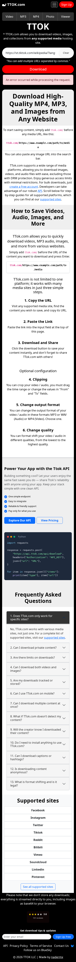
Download (38, 69)
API (40, 191)
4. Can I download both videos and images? (33, 668)
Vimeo (38, 855)
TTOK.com (15, 4)
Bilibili (38, 847)
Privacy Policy (19, 946)
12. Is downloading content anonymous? (28, 770)
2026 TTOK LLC (26, 957)
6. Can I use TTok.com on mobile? (32, 693)
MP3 (23, 17)
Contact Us (61, 946)
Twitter (38, 825)
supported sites (50, 199)
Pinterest (38, 877)
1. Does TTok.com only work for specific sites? (31, 617)
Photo (50, 17)
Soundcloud (38, 862)
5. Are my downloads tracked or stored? (31, 682)
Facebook (38, 810)
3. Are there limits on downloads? (32, 657)
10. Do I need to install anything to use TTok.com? (36, 744)
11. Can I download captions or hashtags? (31, 757)
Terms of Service (41, 946)
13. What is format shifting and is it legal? (33, 783)
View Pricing (49, 520)
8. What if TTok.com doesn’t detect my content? (35, 718)
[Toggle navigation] (54, 4)
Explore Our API (20, 520)
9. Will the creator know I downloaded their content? (35, 731)
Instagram (38, 818)
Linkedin (38, 869)
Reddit (38, 840)
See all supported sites (38, 887)
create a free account (24, 187)
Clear (66, 52)
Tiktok (38, 832)
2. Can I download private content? (33, 648)
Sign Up (66, 5)
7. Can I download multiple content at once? (35, 705)
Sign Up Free (63, 936)
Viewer (65, 17)
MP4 (36, 17)
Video (9, 17)
